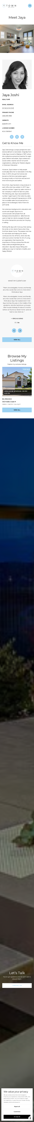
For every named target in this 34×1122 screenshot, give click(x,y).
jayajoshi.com (6, 124)
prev (14, 330)
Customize (17, 1111)
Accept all (17, 1116)
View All (17, 339)
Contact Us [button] (17, 985)
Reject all (17, 1106)
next (20, 330)
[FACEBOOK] (22, 137)
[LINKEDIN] (17, 137)
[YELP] (12, 137)
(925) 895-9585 (7, 116)
